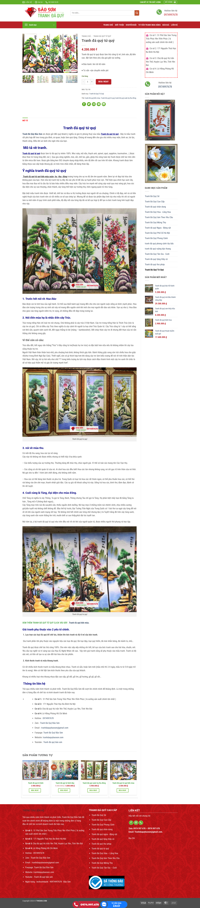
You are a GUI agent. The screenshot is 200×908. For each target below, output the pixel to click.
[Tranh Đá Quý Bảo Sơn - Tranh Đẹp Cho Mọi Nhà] (44, 13)
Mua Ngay (103, 81)
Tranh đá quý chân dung (155, 206)
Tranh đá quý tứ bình (35, 783)
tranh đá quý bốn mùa (92, 98)
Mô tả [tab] (25, 120)
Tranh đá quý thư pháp (155, 264)
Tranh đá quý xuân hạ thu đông (94, 783)
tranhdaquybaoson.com (53, 737)
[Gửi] (137, 13)
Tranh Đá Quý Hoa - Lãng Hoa (158, 212)
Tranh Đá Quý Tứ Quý (154, 269)
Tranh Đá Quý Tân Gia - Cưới (157, 254)
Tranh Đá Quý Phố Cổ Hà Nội (157, 233)
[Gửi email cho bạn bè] (94, 104)
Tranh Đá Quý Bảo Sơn (50, 723)
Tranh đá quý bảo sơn (52, 742)
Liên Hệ (174, 25)
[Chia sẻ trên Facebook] (84, 104)
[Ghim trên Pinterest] (98, 104)
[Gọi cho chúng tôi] (141, 823)
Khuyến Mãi (131, 25)
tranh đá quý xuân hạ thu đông (125, 98)
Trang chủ (86, 36)
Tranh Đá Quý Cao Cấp (154, 201)
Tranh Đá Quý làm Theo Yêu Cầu (159, 217)
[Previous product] (175, 30)
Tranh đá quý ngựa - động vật (104, 834)
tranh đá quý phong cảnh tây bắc (159, 243)
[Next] (72, 53)
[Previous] (26, 53)
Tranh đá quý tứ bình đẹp (65, 783)
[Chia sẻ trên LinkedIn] (103, 104)
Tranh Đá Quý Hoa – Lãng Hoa (105, 853)
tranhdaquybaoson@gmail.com (54, 727)
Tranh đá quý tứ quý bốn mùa (123, 783)
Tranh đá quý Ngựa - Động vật (158, 227)
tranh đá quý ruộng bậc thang (158, 248)
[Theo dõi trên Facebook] (131, 823)
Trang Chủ (108, 25)
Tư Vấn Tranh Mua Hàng (149, 25)
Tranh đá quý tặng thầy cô (156, 259)
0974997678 (171, 14)
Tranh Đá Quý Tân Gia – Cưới (104, 867)
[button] (170, 2)
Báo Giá (165, 25)
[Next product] (170, 30)
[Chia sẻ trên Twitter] (89, 104)
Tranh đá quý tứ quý (107, 98)
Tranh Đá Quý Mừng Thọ (155, 222)
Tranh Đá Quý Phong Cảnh (156, 238)
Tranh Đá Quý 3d (152, 196)
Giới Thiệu (119, 25)
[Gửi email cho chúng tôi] (136, 823)
